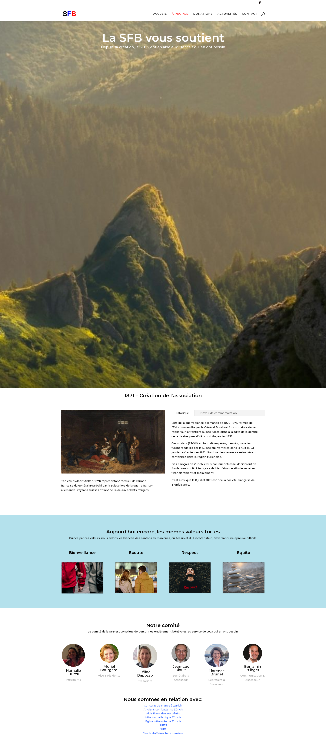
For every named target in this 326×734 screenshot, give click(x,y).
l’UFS (163, 729)
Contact (249, 13)
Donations (203, 13)
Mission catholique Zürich (163, 717)
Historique (182, 413)
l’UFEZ (163, 725)
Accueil (160, 13)
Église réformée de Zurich (163, 721)
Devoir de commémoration (218, 413)
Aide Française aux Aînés (163, 713)
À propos (180, 13)
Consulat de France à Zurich (163, 705)
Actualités (227, 13)
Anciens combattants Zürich (163, 709)
